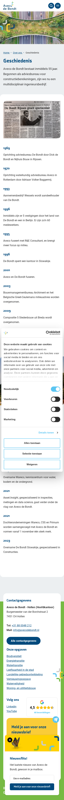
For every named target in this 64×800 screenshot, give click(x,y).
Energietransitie (15, 660)
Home (6, 52)
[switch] (55, 399)
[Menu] (57, 5)
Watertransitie (15, 665)
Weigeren (32, 464)
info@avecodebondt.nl (26, 630)
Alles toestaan (32, 443)
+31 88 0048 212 (22, 625)
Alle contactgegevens (23, 640)
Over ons (17, 52)
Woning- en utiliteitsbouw (21, 688)
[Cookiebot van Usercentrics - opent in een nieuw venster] (46, 333)
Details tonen (46, 432)
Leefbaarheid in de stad (20, 669)
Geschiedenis (33, 52)
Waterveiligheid (15, 683)
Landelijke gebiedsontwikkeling (25, 674)
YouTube (12, 711)
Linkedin (11, 706)
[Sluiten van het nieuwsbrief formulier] (9, 740)
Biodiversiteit (14, 656)
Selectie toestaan (32, 453)
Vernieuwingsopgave (19, 679)
